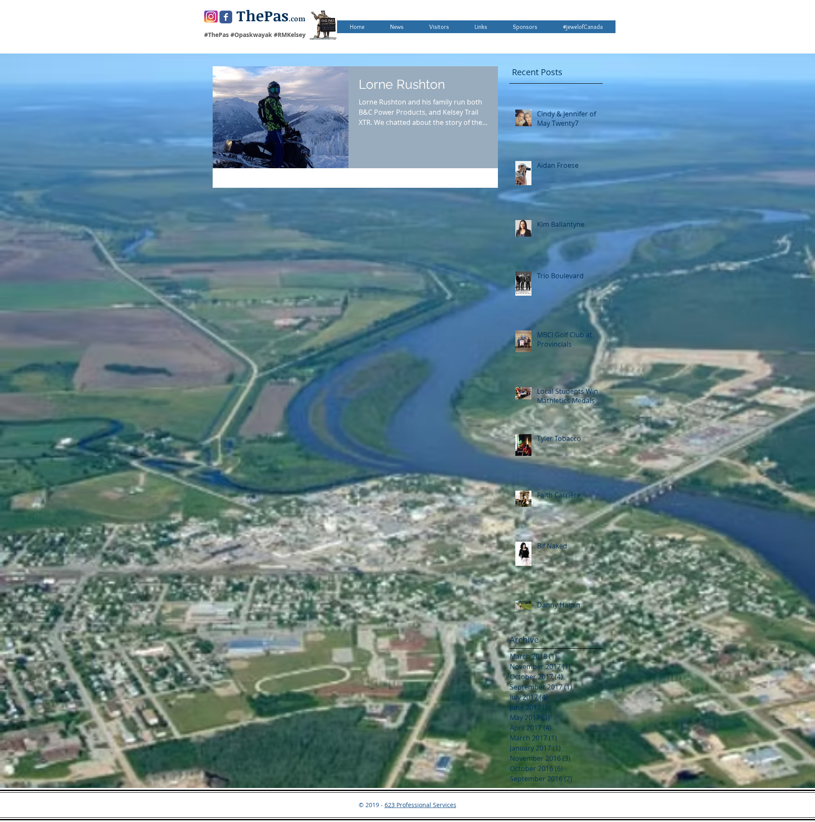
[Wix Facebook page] (225, 17)
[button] (525, 26)
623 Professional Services (420, 805)
